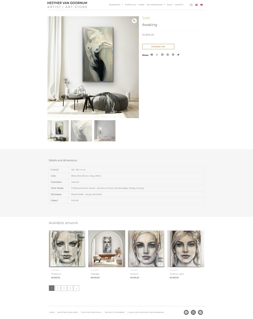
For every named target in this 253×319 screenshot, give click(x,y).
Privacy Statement (115, 312)
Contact (179, 5)
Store (141, 5)
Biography (115, 5)
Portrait (75, 200)
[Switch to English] (201, 4)
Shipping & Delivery (67, 312)
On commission (154, 5)
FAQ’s (52, 312)
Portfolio (130, 5)
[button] (134, 20)
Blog (169, 5)
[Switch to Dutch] (196, 4)
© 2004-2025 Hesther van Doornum (145, 312)
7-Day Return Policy (91, 312)
